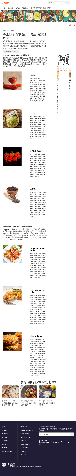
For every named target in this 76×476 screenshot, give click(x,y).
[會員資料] (72, 2)
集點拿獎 (5, 444)
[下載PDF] (70, 25)
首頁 (3, 427)
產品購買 (5, 437)
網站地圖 (23, 451)
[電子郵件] (74, 25)
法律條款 (23, 441)
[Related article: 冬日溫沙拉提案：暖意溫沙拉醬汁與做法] (28, 391)
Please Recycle (25, 437)
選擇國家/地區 (24, 434)
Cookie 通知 (24, 448)
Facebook (56, 442)
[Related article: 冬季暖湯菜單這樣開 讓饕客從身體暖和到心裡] (10, 391)
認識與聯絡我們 (7, 451)
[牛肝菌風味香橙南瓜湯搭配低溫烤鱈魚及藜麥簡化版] (58, 74)
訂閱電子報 (23, 427)
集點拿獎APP (45, 442)
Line (42, 445)
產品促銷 (5, 441)
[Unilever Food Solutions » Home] (6, 2)
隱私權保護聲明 (25, 444)
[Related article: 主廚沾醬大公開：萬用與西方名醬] (47, 391)
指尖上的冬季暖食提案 (9, 30)
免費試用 (5, 448)
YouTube (66, 442)
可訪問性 (23, 455)
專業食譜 (5, 434)
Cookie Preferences (26, 430)
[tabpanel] (58, 90)
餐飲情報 (5, 430)
